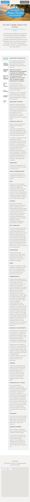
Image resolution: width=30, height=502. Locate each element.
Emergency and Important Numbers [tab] (5, 77)
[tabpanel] (18, 253)
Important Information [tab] (5, 58)
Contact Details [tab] (5, 96)
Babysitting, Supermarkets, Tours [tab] (5, 70)
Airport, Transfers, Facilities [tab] (5, 64)
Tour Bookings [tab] (5, 91)
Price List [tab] (4, 101)
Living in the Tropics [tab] (5, 84)
